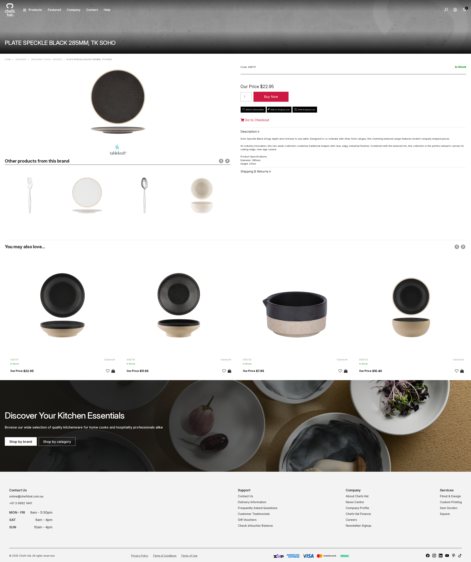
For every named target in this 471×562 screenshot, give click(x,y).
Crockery (20, 59)
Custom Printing (451, 502)
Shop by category (57, 442)
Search (446, 10)
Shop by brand (20, 442)
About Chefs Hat (357, 496)
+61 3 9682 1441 (20, 503)
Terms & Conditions (164, 555)
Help (107, 10)
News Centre (355, 502)
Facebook (428, 555)
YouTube (447, 555)
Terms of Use (189, 555)
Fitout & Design (450, 496)
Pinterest (453, 555)
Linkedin (440, 555)
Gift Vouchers (247, 520)
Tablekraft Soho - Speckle (46, 59)
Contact (92, 10)
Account (455, 10)
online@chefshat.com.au (26, 496)
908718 (131, 359)
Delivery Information (252, 502)
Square (445, 514)
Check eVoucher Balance (255, 525)
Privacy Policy (139, 555)
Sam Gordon (448, 508)
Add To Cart (113, 371)
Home (8, 59)
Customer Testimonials (254, 514)
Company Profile (357, 508)
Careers (351, 520)
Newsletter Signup (358, 525)
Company (73, 10)
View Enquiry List (306, 109)
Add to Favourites (255, 109)
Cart (464, 10)
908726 (247, 359)
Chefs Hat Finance (358, 514)
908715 (14, 359)
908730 (363, 359)
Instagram (434, 555)
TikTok (460, 555)
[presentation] (221, 161)
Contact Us (245, 496)
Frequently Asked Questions (257, 508)
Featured (54, 10)
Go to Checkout (256, 120)
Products (35, 10)
